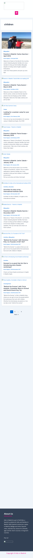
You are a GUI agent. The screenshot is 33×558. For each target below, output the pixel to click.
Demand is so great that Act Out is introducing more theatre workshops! (16, 265)
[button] (16, 13)
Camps (5, 109)
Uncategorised (7, 283)
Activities (6, 186)
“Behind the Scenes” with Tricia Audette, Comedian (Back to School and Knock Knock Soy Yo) (16, 288)
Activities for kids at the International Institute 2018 (13, 190)
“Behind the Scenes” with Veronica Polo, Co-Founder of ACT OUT (16, 241)
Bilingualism (6, 51)
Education (11, 186)
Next (16, 314)
